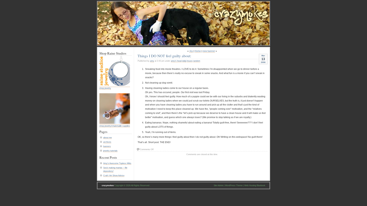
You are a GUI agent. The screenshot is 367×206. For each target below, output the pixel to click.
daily (184, 61)
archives (107, 142)
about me (107, 137)
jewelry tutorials (110, 151)
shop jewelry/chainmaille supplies (114, 126)
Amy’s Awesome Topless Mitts (117, 163)
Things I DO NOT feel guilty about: (164, 55)
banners (107, 146)
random (196, 61)
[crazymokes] (183, 44)
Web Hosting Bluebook (254, 185)
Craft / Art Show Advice (113, 175)
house (189, 61)
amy (152, 61)
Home (198, 51)
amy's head (176, 61)
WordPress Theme (234, 185)
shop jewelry (105, 88)
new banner (209, 51)
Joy (191, 51)
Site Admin (218, 185)
